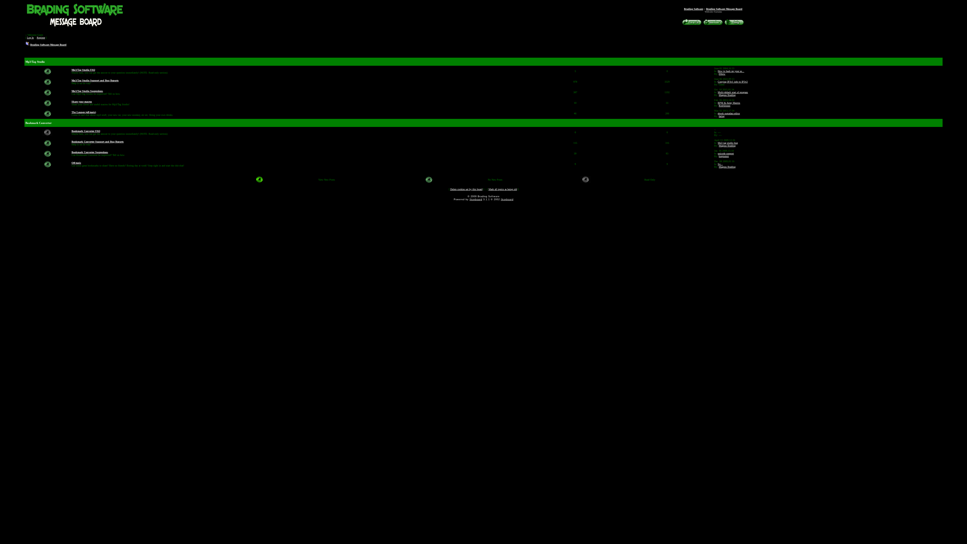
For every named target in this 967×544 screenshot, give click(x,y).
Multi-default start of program (733, 92)
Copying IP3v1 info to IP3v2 (733, 81)
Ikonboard (476, 199)
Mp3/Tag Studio (35, 61)
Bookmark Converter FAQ (86, 131)
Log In (30, 37)
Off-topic (76, 162)
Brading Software (693, 9)
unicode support (726, 153)
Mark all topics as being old (503, 189)
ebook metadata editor (729, 113)
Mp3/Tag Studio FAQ (83, 70)
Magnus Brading (727, 95)
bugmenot (724, 156)
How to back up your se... (731, 71)
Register (41, 37)
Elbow (722, 74)
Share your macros (82, 101)
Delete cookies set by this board (466, 189)
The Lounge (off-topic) (84, 112)
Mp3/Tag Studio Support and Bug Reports (95, 80)
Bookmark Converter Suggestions (90, 152)
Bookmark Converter (38, 122)
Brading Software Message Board (724, 9)
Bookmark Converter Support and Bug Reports (98, 141)
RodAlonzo (724, 105)
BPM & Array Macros (729, 102)
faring (721, 116)
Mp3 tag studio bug (728, 143)
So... (720, 164)
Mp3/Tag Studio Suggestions (87, 91)
